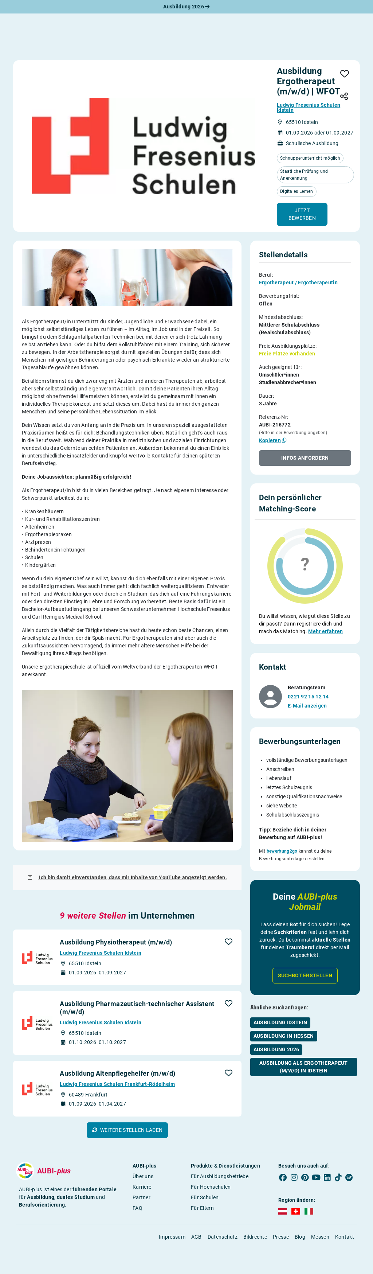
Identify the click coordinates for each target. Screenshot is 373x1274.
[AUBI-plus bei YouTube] (316, 1178)
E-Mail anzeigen (307, 706)
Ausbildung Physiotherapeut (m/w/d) (116, 942)
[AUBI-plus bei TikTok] (338, 1178)
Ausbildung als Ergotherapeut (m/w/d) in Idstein (303, 1067)
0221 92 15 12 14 (308, 697)
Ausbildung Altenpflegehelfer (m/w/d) (117, 1073)
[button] (302, 214)
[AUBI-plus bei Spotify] (349, 1178)
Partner (141, 1197)
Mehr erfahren (325, 631)
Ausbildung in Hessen (284, 1036)
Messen (320, 1237)
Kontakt (344, 1237)
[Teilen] (344, 97)
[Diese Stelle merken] (344, 74)
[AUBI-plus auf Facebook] (283, 1178)
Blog (300, 1237)
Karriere (142, 1187)
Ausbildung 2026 (184, 6)
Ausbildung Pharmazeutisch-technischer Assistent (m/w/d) (137, 1008)
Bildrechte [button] (255, 1237)
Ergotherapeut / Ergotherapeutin (298, 282)
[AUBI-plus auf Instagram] (294, 1178)
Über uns (143, 1176)
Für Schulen (205, 1197)
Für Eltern (202, 1208)
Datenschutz (222, 1237)
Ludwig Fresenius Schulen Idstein (308, 107)
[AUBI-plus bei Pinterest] (305, 1178)
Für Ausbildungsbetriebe (219, 1176)
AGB (196, 1237)
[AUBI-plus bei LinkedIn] (327, 1178)
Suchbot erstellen (305, 975)
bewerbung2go (282, 851)
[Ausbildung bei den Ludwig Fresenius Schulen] (143, 146)
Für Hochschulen (211, 1187)
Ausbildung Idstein (280, 1022)
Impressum (172, 1237)
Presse (281, 1237)
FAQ (137, 1208)
